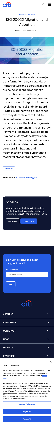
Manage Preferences (27, 404)
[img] (43, 5)
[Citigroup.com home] (27, 303)
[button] (27, 314)
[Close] (51, 362)
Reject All (27, 412)
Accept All (27, 419)
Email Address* (12, 269)
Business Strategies (27, 14)
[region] (27, 391)
